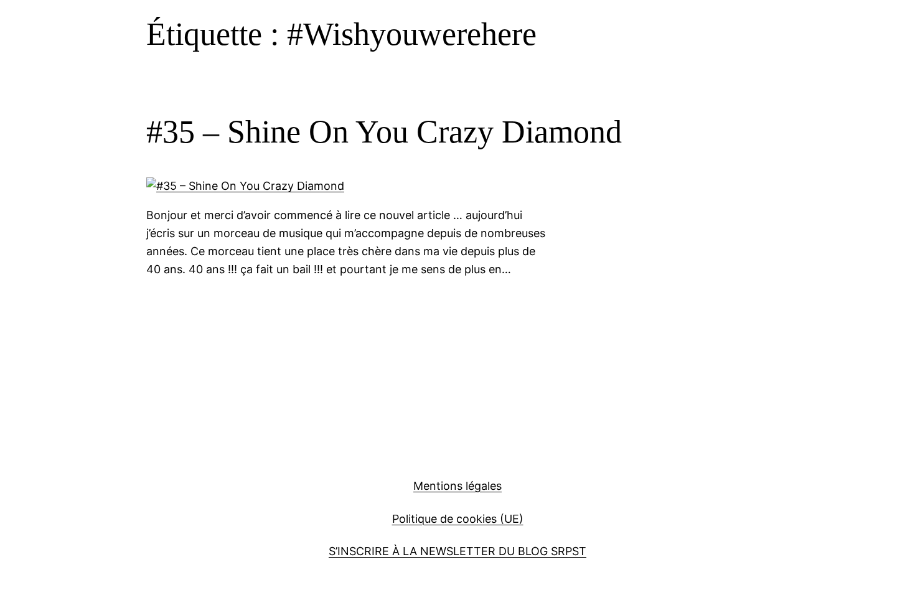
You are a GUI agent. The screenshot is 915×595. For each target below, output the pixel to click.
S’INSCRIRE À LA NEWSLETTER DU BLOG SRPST (457, 551)
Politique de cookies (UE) (457, 518)
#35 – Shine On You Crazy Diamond (384, 131)
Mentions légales (457, 485)
